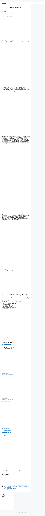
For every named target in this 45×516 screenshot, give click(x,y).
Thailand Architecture (5, 428)
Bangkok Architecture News (6, 344)
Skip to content (3, 0)
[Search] (3, 496)
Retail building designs (6, 487)
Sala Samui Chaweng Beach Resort (8, 399)
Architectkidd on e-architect (6, 335)
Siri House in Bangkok (6, 426)
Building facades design (24, 486)
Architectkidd (4, 471)
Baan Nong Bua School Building (7, 374)
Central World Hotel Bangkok (7, 435)
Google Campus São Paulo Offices (9, 488)
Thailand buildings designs (12, 486)
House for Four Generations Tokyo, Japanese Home (12, 489)
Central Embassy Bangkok (6, 430)
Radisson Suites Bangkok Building (8, 433)
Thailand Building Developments (7, 345)
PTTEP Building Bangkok (6, 432)
